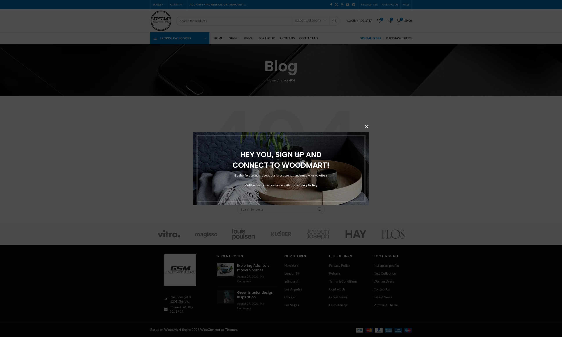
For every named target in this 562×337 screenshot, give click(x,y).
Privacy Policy (306, 185)
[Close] (366, 126)
